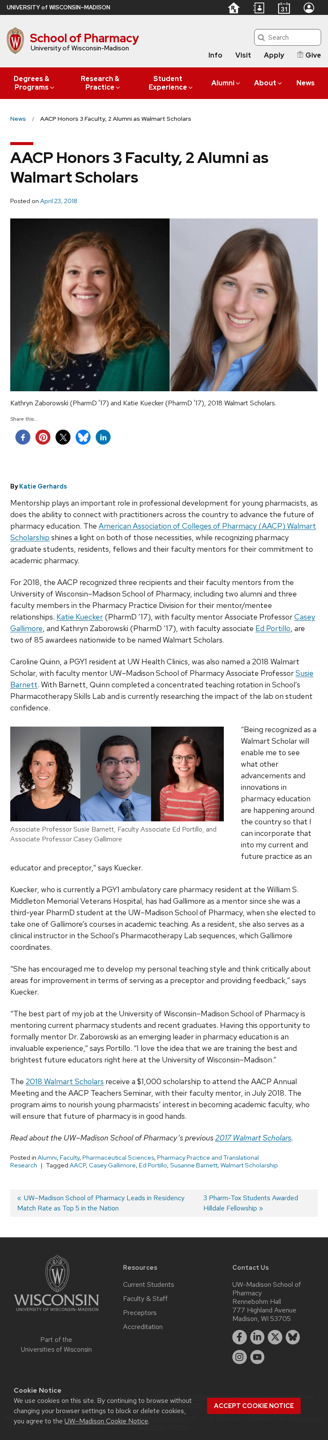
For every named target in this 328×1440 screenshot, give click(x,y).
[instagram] (239, 1357)
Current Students (148, 1284)
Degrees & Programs (31, 83)
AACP (78, 1165)
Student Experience (168, 83)
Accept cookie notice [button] (254, 1406)
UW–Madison (58, 7)
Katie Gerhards (43, 486)
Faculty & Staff (145, 1299)
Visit (243, 55)
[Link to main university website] (56, 1312)
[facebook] (239, 1337)
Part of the (56, 1344)
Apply (274, 55)
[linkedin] (257, 1337)
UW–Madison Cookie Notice (106, 1421)
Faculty (69, 1157)
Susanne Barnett (193, 1165)
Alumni (222, 83)
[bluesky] (293, 1337)
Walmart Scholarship (249, 1165)
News (305, 83)
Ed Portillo (272, 628)
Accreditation (143, 1327)
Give (313, 55)
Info (215, 55)
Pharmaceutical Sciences (118, 1157)
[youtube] (257, 1357)
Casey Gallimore (112, 1165)
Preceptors (140, 1313)
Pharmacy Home (233, 8)
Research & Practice (100, 83)
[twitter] (275, 1337)
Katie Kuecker (79, 617)
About (265, 83)
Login (309, 7)
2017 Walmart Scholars (253, 1138)
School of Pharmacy (84, 38)
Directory (259, 8)
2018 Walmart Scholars (65, 1081)
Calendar (284, 8)
